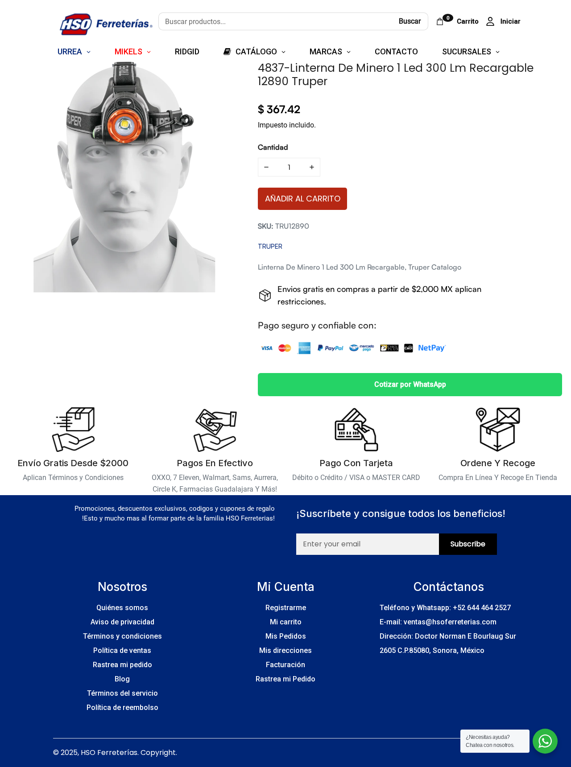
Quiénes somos (122, 607)
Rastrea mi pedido (122, 664)
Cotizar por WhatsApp (410, 384)
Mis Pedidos (285, 636)
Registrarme (285, 607)
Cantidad (273, 147)
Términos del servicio (122, 693)
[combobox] (275, 21)
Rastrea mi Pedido (285, 679)
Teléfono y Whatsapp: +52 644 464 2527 (445, 607)
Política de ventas (122, 650)
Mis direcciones (285, 650)
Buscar (410, 21)
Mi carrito (286, 622)
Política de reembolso (122, 707)
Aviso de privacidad (122, 622)
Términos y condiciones (122, 636)
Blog (122, 679)
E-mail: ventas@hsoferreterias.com (438, 622)
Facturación (285, 664)
